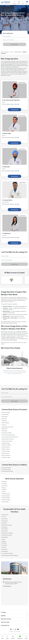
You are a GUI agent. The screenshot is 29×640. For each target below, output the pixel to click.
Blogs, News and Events (6, 619)
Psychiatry (4, 541)
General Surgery (5, 528)
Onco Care (4, 516)
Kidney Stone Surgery (6, 412)
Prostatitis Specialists (6, 493)
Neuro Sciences (5, 518)
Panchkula (7, 52)
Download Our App (5, 625)
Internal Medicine (5, 537)
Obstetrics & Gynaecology (7, 525)
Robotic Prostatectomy (6, 455)
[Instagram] (15, 629)
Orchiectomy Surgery (6, 451)
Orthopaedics (4, 523)
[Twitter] (13, 629)
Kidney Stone (4, 481)
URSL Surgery (4, 430)
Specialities (3, 615)
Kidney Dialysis (4, 416)
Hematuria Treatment (6, 447)
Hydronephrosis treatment (7, 432)
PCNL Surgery (4, 428)
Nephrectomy (4, 418)
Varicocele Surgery (5, 414)
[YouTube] (18, 629)
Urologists (4, 491)
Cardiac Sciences (5, 514)
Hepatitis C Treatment (6, 449)
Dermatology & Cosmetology (7, 533)
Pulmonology (4, 545)
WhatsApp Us (19, 638)
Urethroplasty (4, 420)
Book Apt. (13, 638)
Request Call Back (14, 44)
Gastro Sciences (5, 520)
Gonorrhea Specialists (6, 495)
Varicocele (4, 487)
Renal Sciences (4, 527)
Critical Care (4, 543)
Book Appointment (14, 109)
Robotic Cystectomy (5, 453)
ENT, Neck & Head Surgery (7, 535)
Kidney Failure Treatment (6, 467)
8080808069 (8, 586)
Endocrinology (4, 549)
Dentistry (3, 539)
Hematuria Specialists (6, 497)
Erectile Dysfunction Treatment (7, 426)
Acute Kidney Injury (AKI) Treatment (8, 434)
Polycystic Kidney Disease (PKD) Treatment (10, 437)
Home (2, 52)
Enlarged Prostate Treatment (7, 441)
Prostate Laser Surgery (6, 457)
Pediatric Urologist (5, 501)
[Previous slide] (1, 366)
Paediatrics (4, 547)
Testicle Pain (4, 489)
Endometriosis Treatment (6, 445)
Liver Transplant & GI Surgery (7, 553)
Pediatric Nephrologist (6, 499)
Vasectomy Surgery (5, 422)
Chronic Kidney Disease (6, 469)
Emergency (14, 3)
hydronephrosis (5, 485)
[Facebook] (11, 629)
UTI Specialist (4, 483)
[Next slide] (28, 366)
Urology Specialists (17, 52)
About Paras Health (5, 622)
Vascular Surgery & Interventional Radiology (10, 555)
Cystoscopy (4, 424)
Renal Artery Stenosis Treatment (8, 439)
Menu (2, 638)
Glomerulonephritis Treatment (7, 471)
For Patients (3, 612)
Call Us (26, 638)
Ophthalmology (5, 551)
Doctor (11, 52)
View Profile (17, 104)
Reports (19, 3)
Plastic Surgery (4, 531)
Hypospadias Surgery (6, 443)
